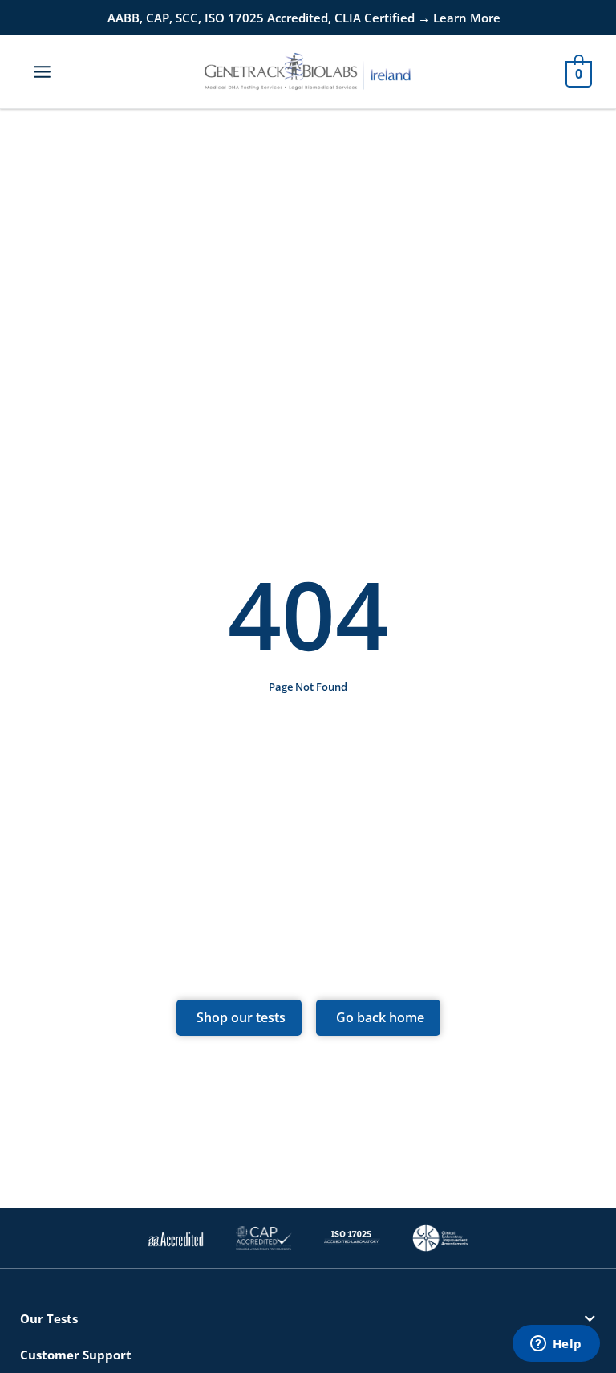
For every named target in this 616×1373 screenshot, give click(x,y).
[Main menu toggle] (42, 71)
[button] (308, 1319)
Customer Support (76, 1355)
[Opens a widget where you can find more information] (556, 1345)
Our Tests (49, 1318)
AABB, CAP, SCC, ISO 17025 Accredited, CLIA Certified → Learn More (303, 18)
